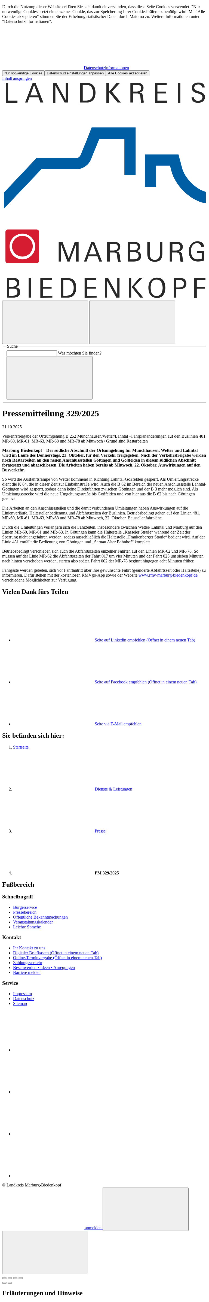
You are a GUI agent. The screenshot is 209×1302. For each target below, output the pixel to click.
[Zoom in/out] (21, 1278)
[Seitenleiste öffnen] (132, 322)
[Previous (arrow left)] (4, 1283)
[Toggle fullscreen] (15, 1278)
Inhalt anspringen (17, 78)
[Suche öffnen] (45, 322)
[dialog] (104, 40)
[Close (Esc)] (4, 1278)
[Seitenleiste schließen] (45, 1252)
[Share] (10, 1278)
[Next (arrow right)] (10, 1283)
